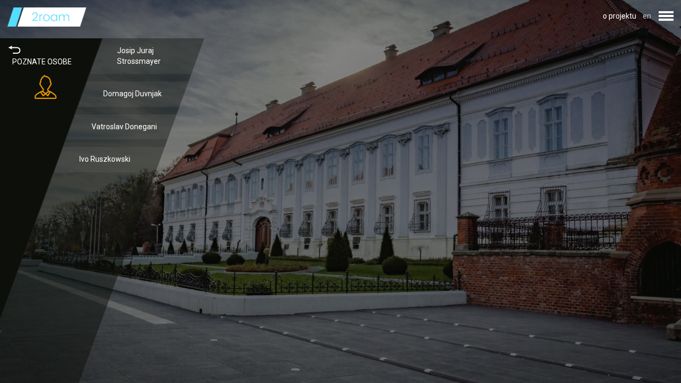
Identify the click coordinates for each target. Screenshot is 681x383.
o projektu (619, 16)
